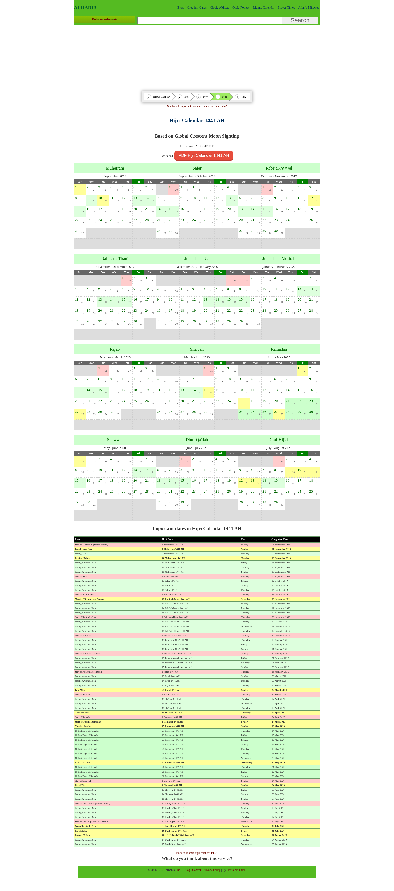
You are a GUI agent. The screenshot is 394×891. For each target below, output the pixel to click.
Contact (196, 870)
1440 (205, 96)
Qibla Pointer (241, 7)
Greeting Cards (197, 7)
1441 (224, 96)
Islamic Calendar (264, 7)
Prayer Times (286, 7)
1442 (243, 96)
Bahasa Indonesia (104, 19)
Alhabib (85, 7)
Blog (180, 7)
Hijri (186, 96)
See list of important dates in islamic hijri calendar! (197, 106)
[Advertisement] (197, 56)
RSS (179, 870)
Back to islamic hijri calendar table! (197, 853)
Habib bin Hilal (236, 870)
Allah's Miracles (308, 7)
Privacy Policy (211, 870)
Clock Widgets (219, 7)
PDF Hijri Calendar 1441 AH (204, 155)
